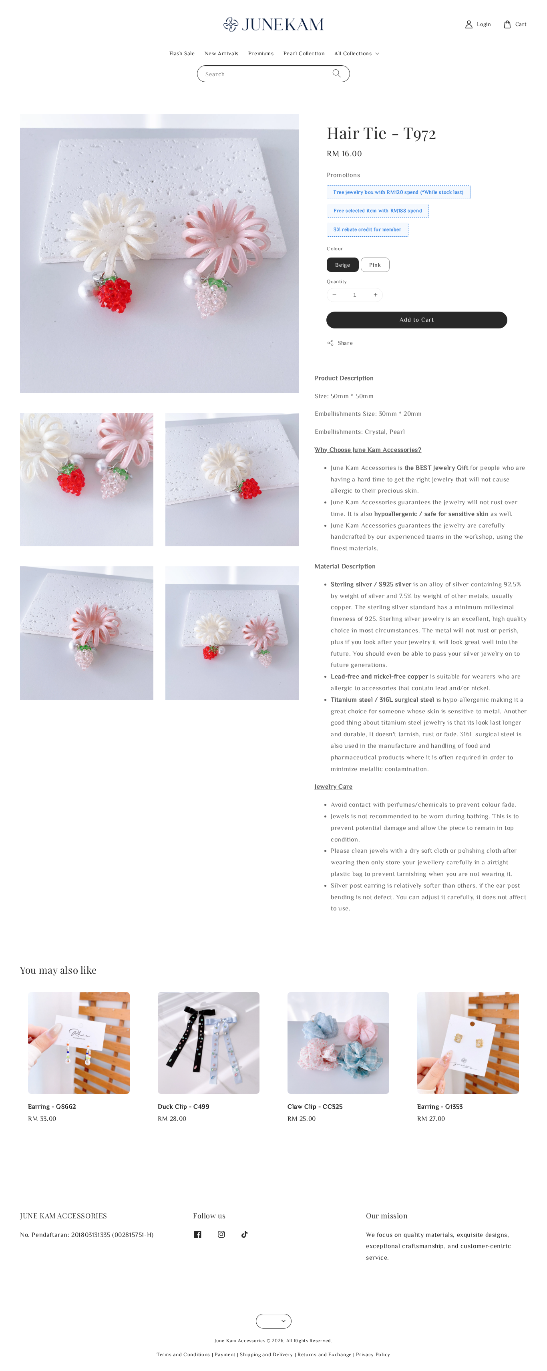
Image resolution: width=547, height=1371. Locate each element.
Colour (335, 248)
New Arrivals (222, 53)
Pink (375, 265)
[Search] (337, 73)
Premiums (261, 53)
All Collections (353, 53)
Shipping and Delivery (266, 1354)
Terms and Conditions (183, 1354)
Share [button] (345, 343)
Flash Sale (182, 53)
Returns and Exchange (325, 1354)
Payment (225, 1354)
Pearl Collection (304, 53)
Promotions (343, 174)
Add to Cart (417, 319)
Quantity (337, 281)
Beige (342, 265)
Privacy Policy (373, 1354)
